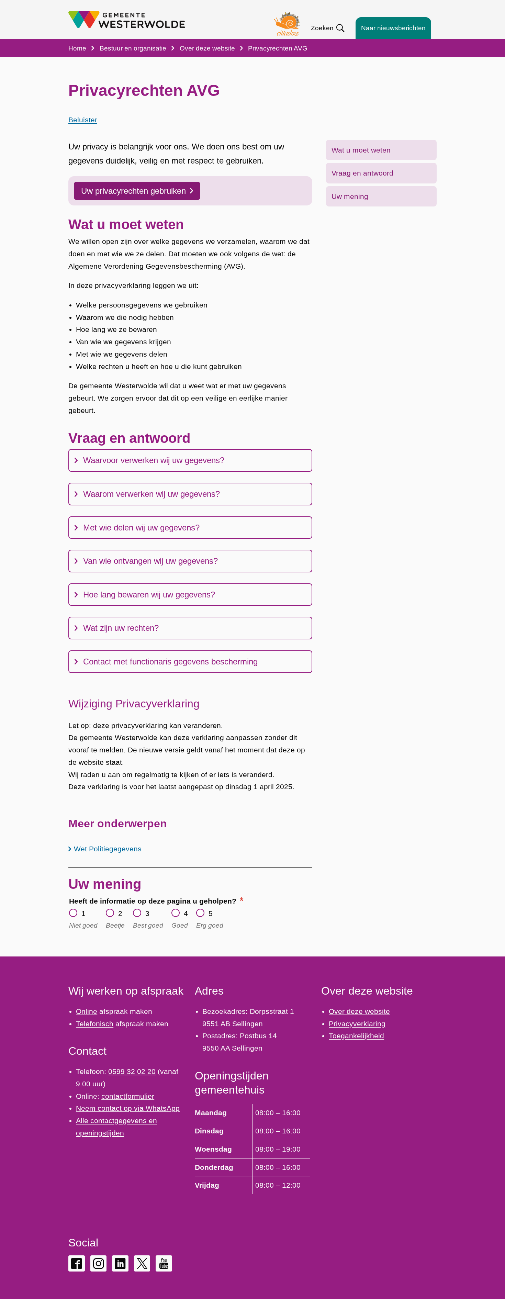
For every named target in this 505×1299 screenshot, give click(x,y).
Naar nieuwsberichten (393, 28)
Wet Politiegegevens (108, 849)
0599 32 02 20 (132, 1071)
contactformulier (127, 1096)
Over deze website (207, 48)
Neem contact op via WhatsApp (128, 1108)
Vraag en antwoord (362, 173)
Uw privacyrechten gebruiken (133, 190)
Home (77, 48)
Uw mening (350, 196)
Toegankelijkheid (356, 1036)
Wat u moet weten (361, 150)
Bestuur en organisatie (133, 48)
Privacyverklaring (357, 1024)
